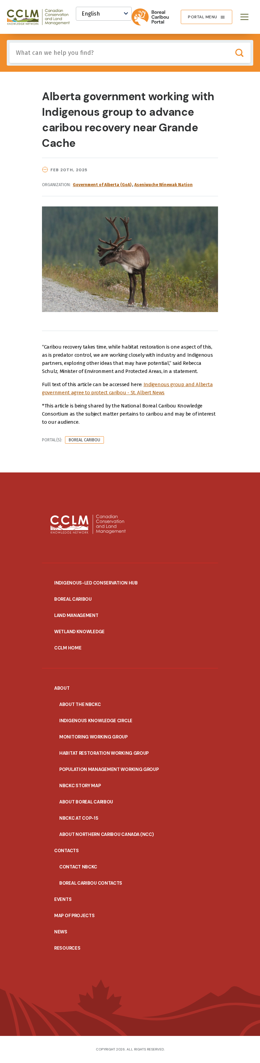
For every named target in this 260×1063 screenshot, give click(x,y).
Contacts (66, 851)
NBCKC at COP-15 (78, 818)
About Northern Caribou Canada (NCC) (106, 834)
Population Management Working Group (109, 769)
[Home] (41, 17)
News (60, 932)
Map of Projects (74, 915)
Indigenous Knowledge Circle (95, 721)
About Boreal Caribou (86, 802)
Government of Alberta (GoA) (102, 184)
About (62, 688)
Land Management (76, 615)
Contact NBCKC (78, 867)
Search (239, 53)
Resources (67, 948)
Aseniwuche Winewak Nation (163, 184)
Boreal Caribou (84, 440)
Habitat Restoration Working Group (104, 753)
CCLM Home (67, 648)
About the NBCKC (80, 704)
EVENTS (62, 899)
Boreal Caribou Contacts (90, 883)
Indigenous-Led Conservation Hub (96, 583)
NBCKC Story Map (80, 786)
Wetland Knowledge (79, 632)
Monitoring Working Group (93, 737)
